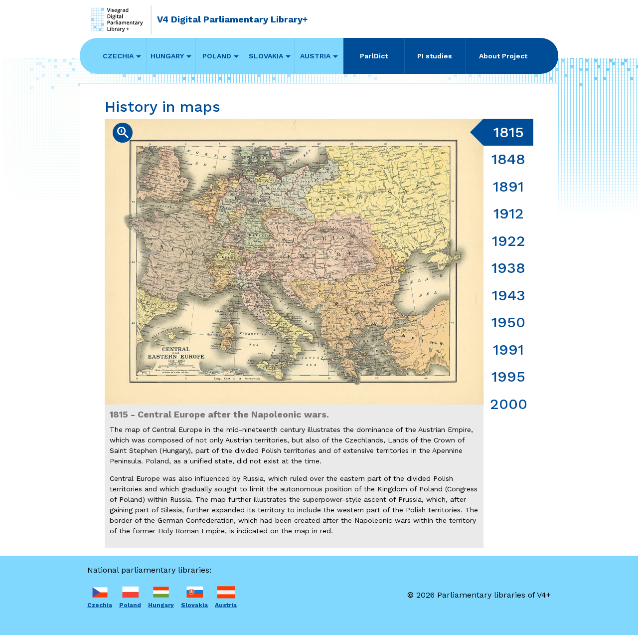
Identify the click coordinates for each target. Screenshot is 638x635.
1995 (508, 376)
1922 (508, 240)
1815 (508, 132)
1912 (508, 213)
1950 (508, 322)
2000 (508, 404)
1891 (508, 186)
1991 (508, 349)
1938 (508, 267)
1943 (508, 295)
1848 (508, 159)
